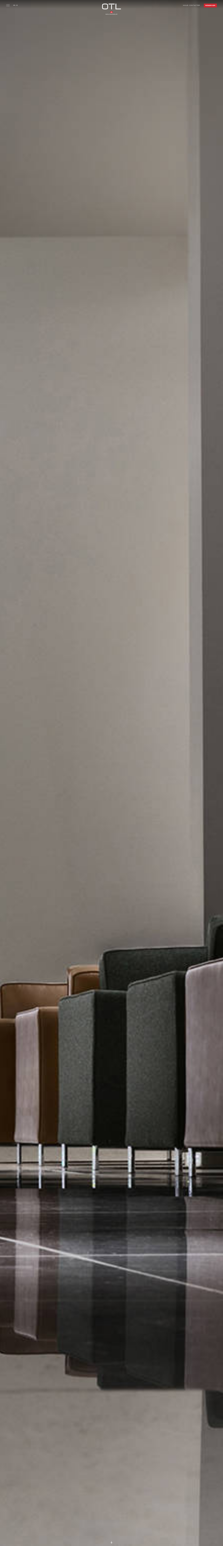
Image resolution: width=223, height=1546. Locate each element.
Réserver (210, 5)
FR (14, 5)
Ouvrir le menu (8, 5)
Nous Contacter (191, 5)
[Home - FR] (111, 9)
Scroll (111, 1542)
